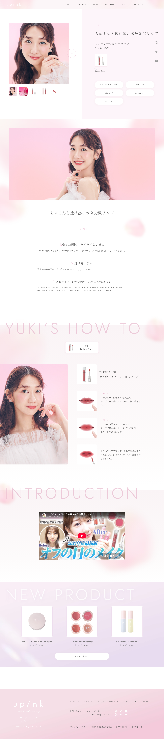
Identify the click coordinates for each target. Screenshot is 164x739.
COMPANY (109, 4)
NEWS (96, 4)
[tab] (101, 63)
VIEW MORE (82, 656)
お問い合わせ (137, 727)
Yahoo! (109, 101)
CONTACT (123, 4)
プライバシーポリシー (78, 727)
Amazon (139, 92)
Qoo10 (109, 92)
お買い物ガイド (122, 727)
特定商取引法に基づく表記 (101, 727)
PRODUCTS (83, 4)
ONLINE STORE (140, 4)
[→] (39, 59)
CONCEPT (69, 4)
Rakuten (140, 84)
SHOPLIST (145, 701)
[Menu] (156, 4)
